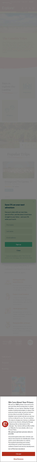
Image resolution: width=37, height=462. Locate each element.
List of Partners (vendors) (16, 449)
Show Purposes (18, 459)
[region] (18, 429)
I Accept (18, 454)
